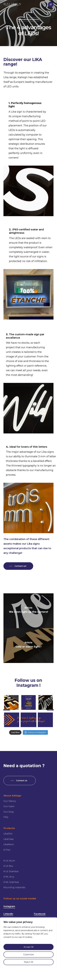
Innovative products (28, 19)
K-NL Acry (8, 876)
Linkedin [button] (8, 914)
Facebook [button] (40, 914)
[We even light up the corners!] (28, 610)
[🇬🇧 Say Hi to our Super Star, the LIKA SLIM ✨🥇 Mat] (46, 702)
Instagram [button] (9, 906)
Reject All (28, 962)
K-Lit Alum (9, 860)
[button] (51, 4)
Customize (28, 954)
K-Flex (6, 849)
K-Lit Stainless (10, 871)
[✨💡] (46, 720)
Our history (9, 801)
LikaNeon (8, 844)
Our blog (8, 811)
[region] (28, 942)
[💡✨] (11, 720)
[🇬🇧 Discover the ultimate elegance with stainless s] (11, 702)
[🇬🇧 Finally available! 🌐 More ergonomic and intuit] (28, 702)
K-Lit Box (8, 866)
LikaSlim (7, 833)
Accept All (28, 947)
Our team (8, 806)
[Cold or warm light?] (28, 645)
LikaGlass (8, 839)
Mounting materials (14, 887)
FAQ (5, 817)
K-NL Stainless (11, 882)
